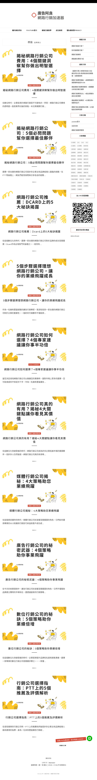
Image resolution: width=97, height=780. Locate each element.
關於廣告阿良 (17, 30)
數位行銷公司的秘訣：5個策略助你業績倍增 (34, 648)
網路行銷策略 (83, 176)
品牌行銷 (80, 152)
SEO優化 (73, 145)
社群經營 (80, 169)
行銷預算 (73, 189)
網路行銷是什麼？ (78, 46)
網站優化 (73, 172)
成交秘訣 (73, 159)
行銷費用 (86, 185)
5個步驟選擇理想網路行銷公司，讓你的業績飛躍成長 (34, 300)
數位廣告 (80, 162)
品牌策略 (73, 152)
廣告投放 (73, 155)
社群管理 (73, 169)
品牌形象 (86, 149)
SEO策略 (79, 145)
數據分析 (73, 165)
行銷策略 (73, 185)
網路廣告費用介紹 (78, 59)
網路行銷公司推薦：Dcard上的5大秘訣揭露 (34, 231)
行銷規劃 (80, 185)
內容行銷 (86, 145)
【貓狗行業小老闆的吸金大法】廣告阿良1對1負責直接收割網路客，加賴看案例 (82, 73)
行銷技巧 (73, 182)
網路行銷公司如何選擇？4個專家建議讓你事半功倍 (34, 369)
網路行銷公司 (74, 176)
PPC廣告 (73, 142)
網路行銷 (86, 172)
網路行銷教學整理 (34, 85)
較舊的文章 (63, 745)
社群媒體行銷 (87, 165)
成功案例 (59, 30)
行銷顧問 (80, 189)
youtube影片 (31, 30)
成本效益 (80, 159)
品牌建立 (80, 149)
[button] (89, 738)
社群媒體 (80, 165)
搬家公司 (86, 159)
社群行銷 (86, 169)
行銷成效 (88, 179)
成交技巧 (86, 155)
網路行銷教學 (46, 30)
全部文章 (75, 126)
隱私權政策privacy (74, 30)
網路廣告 (80, 172)
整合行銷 (73, 162)
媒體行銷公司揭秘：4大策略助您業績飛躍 (34, 510)
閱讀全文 (34, 113)
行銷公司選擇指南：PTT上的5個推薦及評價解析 (34, 717)
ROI (78, 142)
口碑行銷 (73, 149)
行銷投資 (80, 182)
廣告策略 (80, 155)
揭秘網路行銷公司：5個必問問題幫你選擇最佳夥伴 (34, 162)
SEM (82, 142)
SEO (87, 142)
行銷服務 (86, 182)
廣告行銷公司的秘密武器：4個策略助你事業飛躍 (34, 579)
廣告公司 (86, 152)
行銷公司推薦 (74, 179)
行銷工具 (82, 179)
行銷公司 (90, 176)
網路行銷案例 (76, 54)
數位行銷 (86, 162)
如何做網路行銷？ (78, 50)
